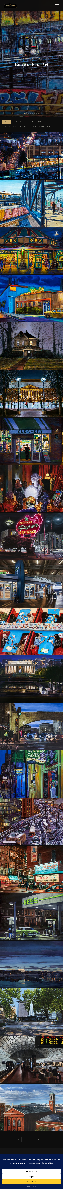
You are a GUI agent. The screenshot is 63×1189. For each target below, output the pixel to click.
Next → (47, 1139)
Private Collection (16, 127)
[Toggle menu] (57, 5)
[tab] (24, 113)
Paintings (36, 122)
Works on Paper (41, 127)
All (6, 122)
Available (20, 122)
